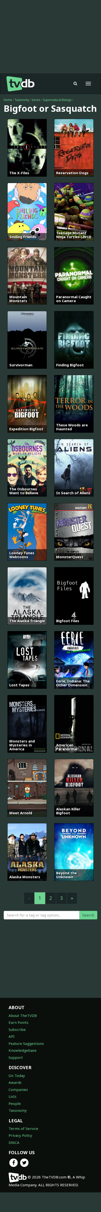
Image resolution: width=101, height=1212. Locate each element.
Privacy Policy (20, 1135)
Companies (18, 1089)
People (15, 1103)
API (11, 1036)
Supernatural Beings (57, 100)
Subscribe (17, 1029)
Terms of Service (23, 1128)
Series (36, 100)
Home (8, 100)
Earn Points (18, 1022)
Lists (12, 1096)
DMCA (14, 1142)
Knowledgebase (23, 1050)
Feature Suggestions (26, 1043)
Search (88, 915)
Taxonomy (21, 100)
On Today (17, 1075)
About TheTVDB (23, 1015)
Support (16, 1057)
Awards (15, 1082)
